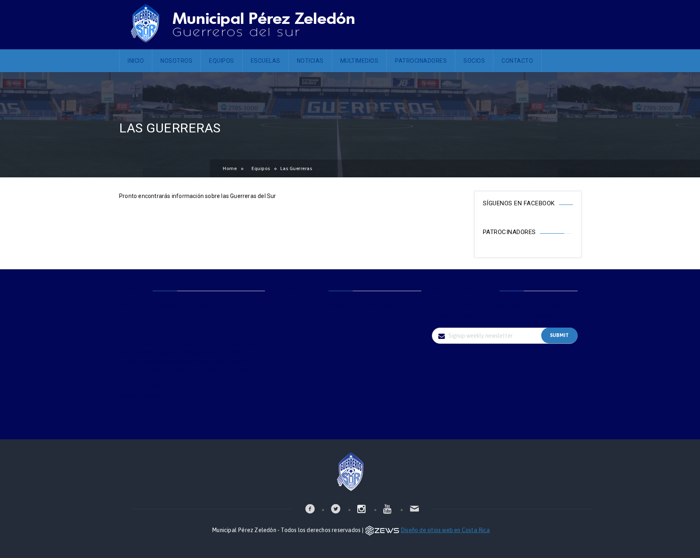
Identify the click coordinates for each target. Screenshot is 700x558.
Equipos (221, 61)
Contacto (517, 61)
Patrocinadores (421, 61)
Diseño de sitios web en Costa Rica (445, 530)
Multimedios (359, 61)
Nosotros (176, 61)
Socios (474, 61)
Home (230, 168)
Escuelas (265, 61)
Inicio (136, 61)
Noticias (310, 61)
